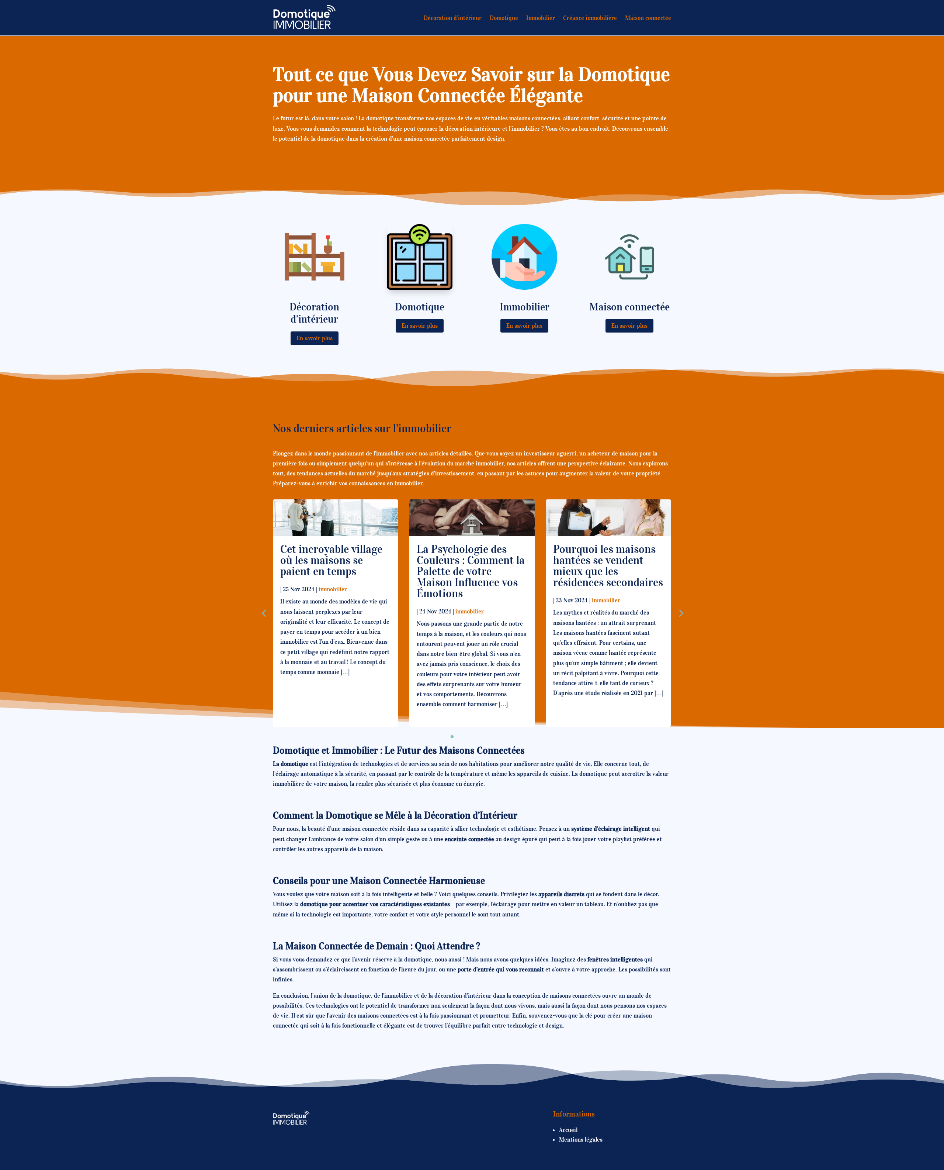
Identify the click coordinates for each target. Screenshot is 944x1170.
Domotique (504, 17)
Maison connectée (648, 17)
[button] (680, 613)
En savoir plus (314, 338)
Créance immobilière (590, 17)
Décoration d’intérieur (453, 17)
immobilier (333, 589)
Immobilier (540, 17)
